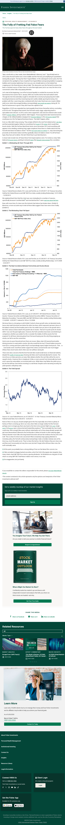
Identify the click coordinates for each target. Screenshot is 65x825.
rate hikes (59, 122)
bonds (38, 124)
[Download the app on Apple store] (19, 805)
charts (32, 140)
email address (11, 496)
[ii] (25, 199)
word (3, 428)
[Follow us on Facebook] (3, 787)
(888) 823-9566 (10, 720)
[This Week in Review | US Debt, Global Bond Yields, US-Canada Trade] (36, 644)
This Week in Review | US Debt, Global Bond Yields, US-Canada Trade (36, 655)
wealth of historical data (16, 355)
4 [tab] (36, 661)
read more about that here (51, 200)
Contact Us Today (32, 724)
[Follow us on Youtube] (12, 787)
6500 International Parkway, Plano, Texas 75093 (32, 822)
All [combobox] (4, 631)
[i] (2, 449)
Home (4, 13)
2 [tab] (32, 661)
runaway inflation (11, 115)
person (11, 428)
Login (40, 785)
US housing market (50, 117)
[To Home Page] (13, 7)
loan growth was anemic (44, 103)
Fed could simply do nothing (39, 130)
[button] (9, 735)
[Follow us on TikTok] (18, 787)
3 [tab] (34, 661)
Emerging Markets (36, 117)
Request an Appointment (32, 544)
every (53, 426)
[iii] (41, 427)
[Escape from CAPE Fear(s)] (12, 644)
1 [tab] (30, 661)
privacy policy (30, 1)
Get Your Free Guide (32, 601)
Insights (9, 13)
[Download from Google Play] (7, 805)
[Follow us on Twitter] (6, 787)
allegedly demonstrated (43, 140)
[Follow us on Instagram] (9, 787)
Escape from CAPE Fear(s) (11, 654)
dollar (45, 124)
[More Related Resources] (61, 635)
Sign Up (32, 502)
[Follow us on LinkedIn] (15, 787)
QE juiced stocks (12, 140)
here (51, 1)
